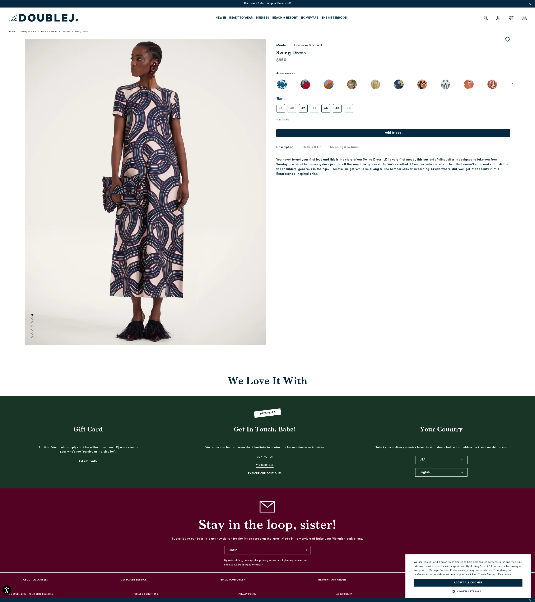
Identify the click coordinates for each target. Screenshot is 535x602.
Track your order (232, 580)
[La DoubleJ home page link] (43, 18)
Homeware (309, 17)
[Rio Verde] (422, 84)
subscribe (306, 550)
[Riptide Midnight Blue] (399, 84)
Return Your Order (332, 580)
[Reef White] (492, 84)
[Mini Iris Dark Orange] (469, 84)
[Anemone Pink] (352, 84)
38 (281, 108)
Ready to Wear (241, 17)
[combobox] (441, 460)
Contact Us (265, 457)
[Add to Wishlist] (507, 40)
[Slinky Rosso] (329, 84)
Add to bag (393, 132)
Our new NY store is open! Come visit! (267, 3)
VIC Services (265, 465)
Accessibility (344, 594)
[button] (468, 591)
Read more (505, 574)
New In (221, 17)
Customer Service (133, 580)
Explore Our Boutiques (265, 473)
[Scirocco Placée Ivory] (445, 84)
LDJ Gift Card (88, 461)
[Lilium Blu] (282, 84)
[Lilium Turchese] (305, 84)
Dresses (262, 17)
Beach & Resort (285, 17)
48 (337, 108)
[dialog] (468, 576)
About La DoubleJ (35, 580)
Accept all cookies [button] (468, 582)
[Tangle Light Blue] (375, 84)
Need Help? (267, 413)
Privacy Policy (247, 594)
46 (326, 108)
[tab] (284, 147)
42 (303, 108)
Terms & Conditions (146, 594)
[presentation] (284, 147)
